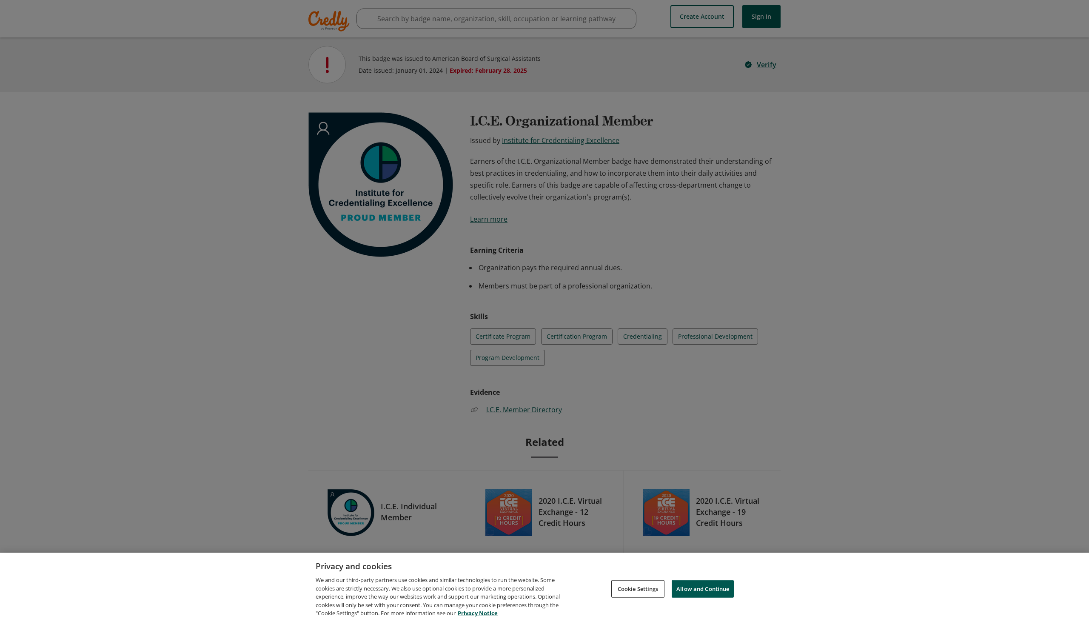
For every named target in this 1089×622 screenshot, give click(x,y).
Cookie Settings (638, 588)
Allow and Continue (702, 588)
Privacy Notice (478, 613)
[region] (544, 587)
